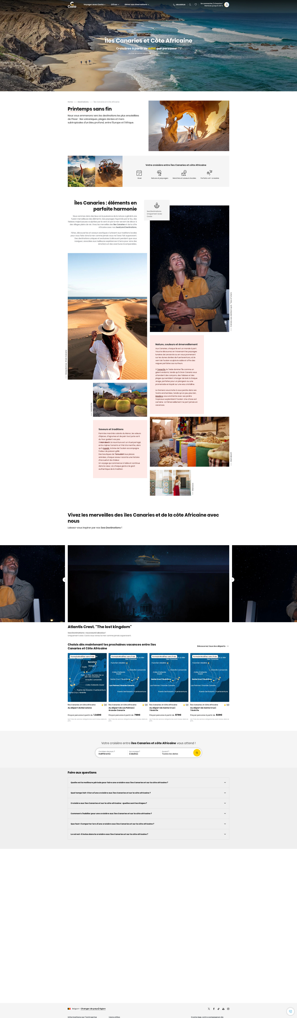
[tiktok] (219, 1009)
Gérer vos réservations (136, 4)
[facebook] (214, 1009)
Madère (159, 396)
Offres (114, 4)
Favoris (196, 5)
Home (70, 102)
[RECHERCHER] (190, 5)
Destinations (83, 102)
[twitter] (209, 1009)
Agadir (106, 448)
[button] (196, 5)
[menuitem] (111, 752)
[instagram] (228, 1009)
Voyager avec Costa (93, 4)
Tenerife (161, 369)
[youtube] (223, 1009)
